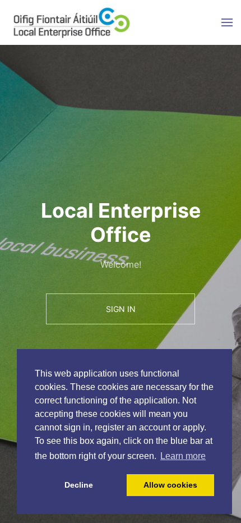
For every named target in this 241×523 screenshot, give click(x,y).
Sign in (121, 309)
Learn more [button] (183, 456)
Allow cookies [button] (170, 484)
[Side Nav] (227, 22)
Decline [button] (78, 484)
